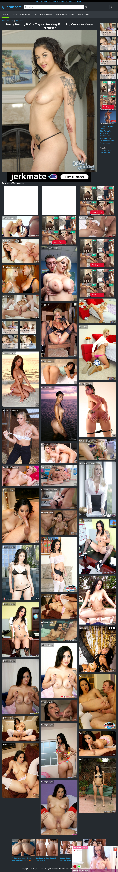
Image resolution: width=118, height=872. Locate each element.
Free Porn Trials (8, 20)
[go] (86, 7)
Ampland (69, 1)
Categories (25, 14)
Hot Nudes (78, 1)
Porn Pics (38, 1)
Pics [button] (14, 14)
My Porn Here (105, 136)
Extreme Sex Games (65, 14)
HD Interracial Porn (107, 141)
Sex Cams (19, 20)
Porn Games (104, 133)
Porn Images (105, 143)
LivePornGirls (105, 153)
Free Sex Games (106, 150)
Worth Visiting (84, 14)
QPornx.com (12, 7)
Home (5, 14)
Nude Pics (47, 1)
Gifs (35, 14)
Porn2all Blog (46, 14)
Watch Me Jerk (58, 1)
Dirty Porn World (106, 131)
